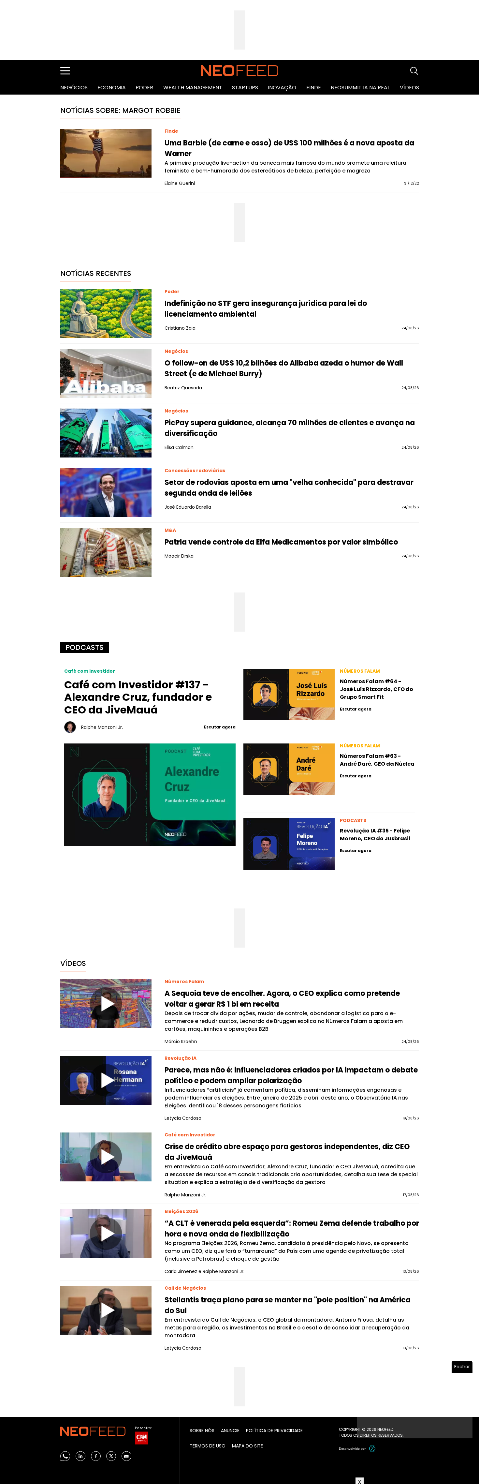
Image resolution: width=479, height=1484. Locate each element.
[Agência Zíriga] (372, 1448)
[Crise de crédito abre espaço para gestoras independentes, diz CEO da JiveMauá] (106, 1156)
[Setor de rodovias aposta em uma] (106, 492)
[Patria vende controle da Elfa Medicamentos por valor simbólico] (106, 552)
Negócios (74, 87)
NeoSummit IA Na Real (360, 87)
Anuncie (230, 1430)
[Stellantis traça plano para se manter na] (106, 1310)
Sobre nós (202, 1430)
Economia (111, 87)
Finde (313, 87)
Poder (144, 87)
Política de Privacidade (274, 1430)
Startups (245, 87)
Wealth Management (192, 87)
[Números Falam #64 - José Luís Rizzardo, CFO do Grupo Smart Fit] (289, 694)
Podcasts (84, 647)
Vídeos (409, 87)
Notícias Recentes (95, 273)
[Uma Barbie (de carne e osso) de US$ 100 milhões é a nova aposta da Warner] (106, 153)
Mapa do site (247, 1446)
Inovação (282, 87)
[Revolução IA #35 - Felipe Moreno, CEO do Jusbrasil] (289, 844)
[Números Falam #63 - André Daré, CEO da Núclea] (289, 769)
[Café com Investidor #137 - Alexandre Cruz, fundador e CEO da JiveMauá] (150, 794)
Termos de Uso (207, 1446)
